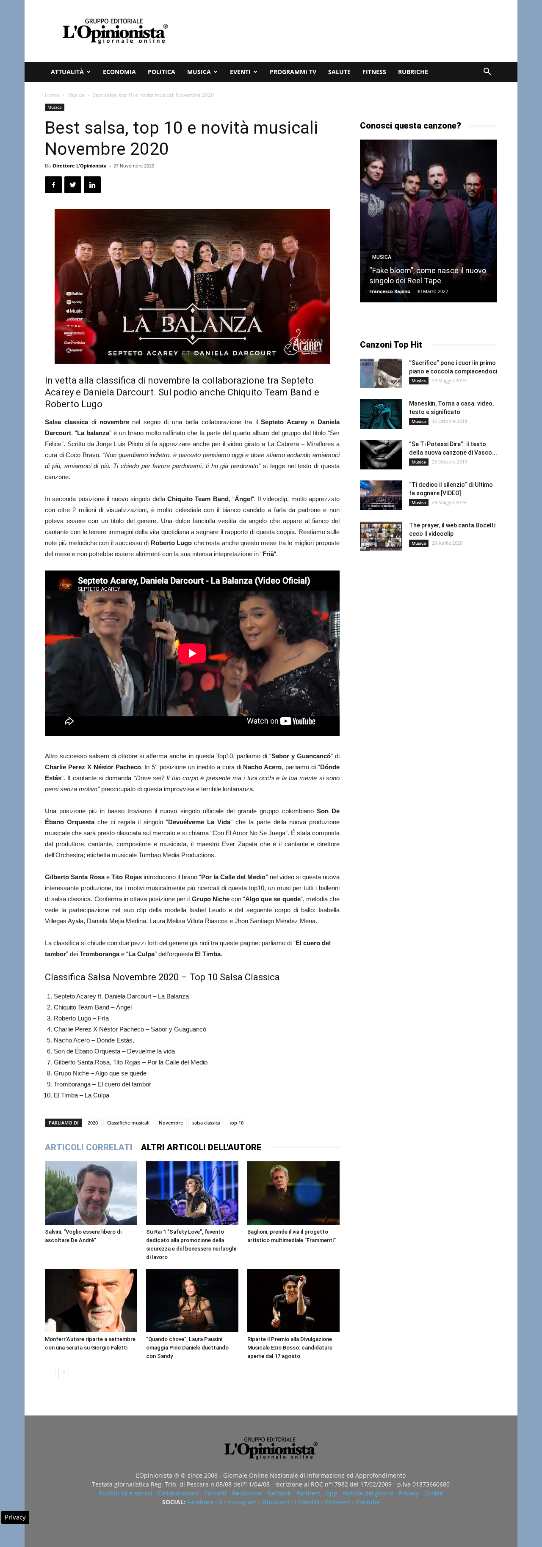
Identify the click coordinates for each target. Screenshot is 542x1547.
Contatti (215, 1493)
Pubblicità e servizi (125, 1493)
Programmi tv (293, 72)
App (331, 1493)
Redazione (247, 1493)
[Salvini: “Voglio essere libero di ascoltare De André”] (91, 1193)
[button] (487, 73)
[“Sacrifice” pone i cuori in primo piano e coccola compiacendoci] (381, 373)
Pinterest (338, 1502)
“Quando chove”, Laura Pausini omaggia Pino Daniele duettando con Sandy (187, 1347)
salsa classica (206, 1122)
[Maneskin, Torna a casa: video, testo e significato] (381, 414)
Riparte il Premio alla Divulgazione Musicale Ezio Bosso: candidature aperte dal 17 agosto (289, 1347)
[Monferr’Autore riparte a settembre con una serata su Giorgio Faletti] (91, 1300)
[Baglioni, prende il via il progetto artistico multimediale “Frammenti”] (293, 1193)
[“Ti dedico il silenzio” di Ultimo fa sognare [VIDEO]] (381, 495)
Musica (199, 72)
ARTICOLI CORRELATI (89, 1147)
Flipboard (275, 1502)
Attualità (67, 72)
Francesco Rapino (389, 291)
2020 (93, 1122)
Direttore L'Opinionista (80, 165)
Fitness (374, 72)
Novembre (171, 1122)
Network (279, 1493)
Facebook (200, 1502)
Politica (161, 72)
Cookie (433, 1493)
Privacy (409, 1493)
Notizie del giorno (368, 1493)
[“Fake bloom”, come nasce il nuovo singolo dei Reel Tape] (428, 221)
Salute (339, 72)
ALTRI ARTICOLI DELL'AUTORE (201, 1147)
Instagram (242, 1502)
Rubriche (413, 72)
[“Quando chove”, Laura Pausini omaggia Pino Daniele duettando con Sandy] (192, 1300)
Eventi (240, 72)
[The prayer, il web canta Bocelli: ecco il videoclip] (381, 536)
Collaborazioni (178, 1493)
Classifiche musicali (128, 1122)
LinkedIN (307, 1502)
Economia (119, 72)
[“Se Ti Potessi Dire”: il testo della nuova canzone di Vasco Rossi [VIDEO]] (381, 454)
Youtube (368, 1502)
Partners (308, 1493)
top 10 (236, 1122)
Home (52, 95)
